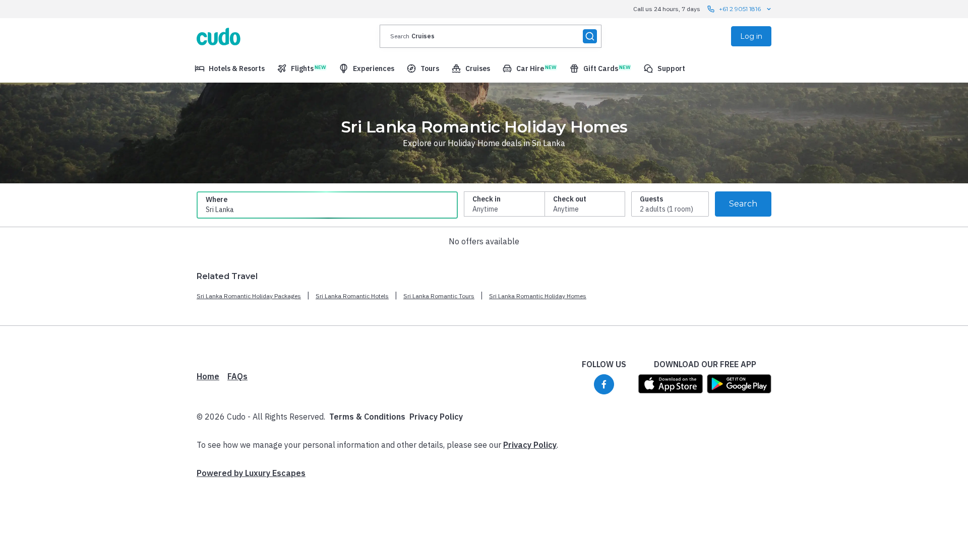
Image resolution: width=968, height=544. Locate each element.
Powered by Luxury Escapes (251, 473)
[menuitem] (230, 68)
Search (743, 204)
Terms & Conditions (367, 417)
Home (208, 376)
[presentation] (490, 36)
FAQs (237, 376)
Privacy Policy (436, 417)
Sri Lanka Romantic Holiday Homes (537, 296)
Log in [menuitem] (751, 36)
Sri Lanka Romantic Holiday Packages (249, 296)
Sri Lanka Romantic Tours (438, 296)
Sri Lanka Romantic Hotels (352, 296)
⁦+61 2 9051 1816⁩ (740, 9)
